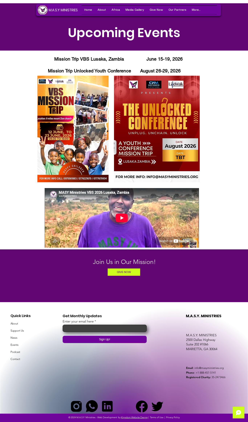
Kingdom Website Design (134, 417)
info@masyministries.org (209, 368)
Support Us (17, 330)
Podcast (15, 352)
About (14, 323)
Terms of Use (156, 417)
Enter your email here (78, 321)
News (14, 337)
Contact (15, 359)
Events (14, 345)
